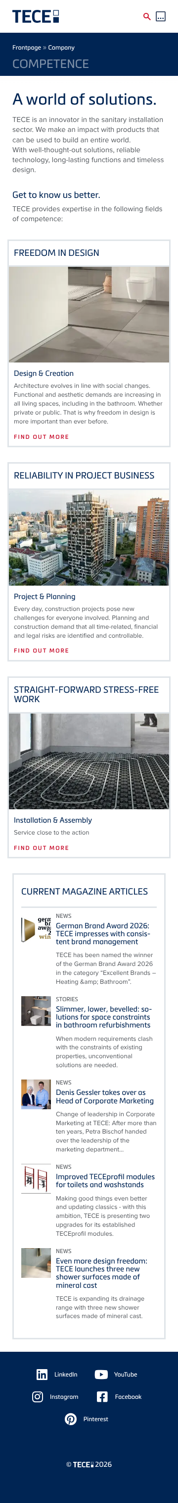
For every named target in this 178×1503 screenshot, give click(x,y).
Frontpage (26, 47)
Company (61, 47)
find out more (42, 436)
